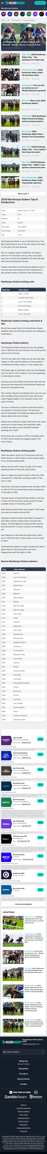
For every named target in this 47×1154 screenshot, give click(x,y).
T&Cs (31, 749)
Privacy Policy (23, 1115)
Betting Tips (25, 63)
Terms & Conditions (23, 1111)
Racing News (7, 48)
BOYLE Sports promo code (10, 863)
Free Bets (23, 1084)
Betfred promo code (8, 896)
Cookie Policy (23, 1124)
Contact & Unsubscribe (24, 1108)
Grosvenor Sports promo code (11, 880)
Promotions (23, 1074)
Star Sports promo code (9, 792)
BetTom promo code (8, 761)
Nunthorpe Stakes (9, 8)
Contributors (23, 1131)
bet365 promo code (8, 808)
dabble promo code (7, 830)
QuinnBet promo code (8, 845)
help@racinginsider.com (30, 1044)
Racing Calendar (23, 1079)
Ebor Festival (26, 79)
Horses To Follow (24, 1064)
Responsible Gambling (23, 1128)
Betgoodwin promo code (9, 777)
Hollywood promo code (9, 746)
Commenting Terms (23, 1118)
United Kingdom (12, 1052)
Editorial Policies (23, 1121)
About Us (23, 1105)
